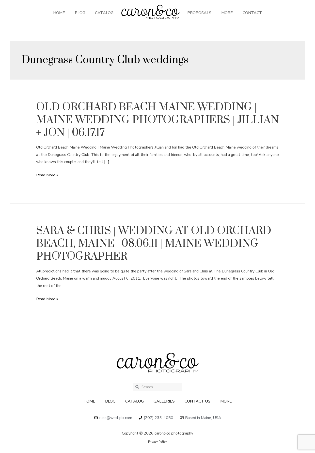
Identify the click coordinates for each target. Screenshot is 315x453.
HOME (59, 13)
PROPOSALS (199, 13)
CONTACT (252, 13)
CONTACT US (197, 401)
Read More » (47, 175)
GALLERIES (164, 401)
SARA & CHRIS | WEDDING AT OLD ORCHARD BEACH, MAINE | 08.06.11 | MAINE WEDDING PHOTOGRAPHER (153, 243)
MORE (227, 13)
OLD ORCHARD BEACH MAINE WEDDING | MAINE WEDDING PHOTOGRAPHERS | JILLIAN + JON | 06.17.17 (157, 120)
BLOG (80, 13)
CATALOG (104, 13)
